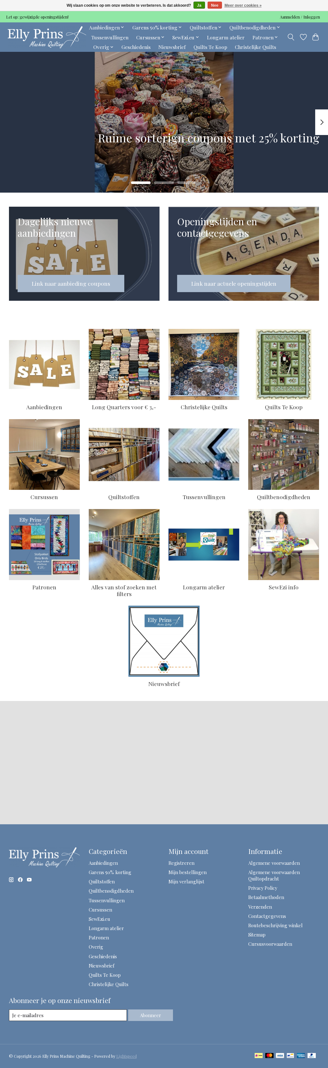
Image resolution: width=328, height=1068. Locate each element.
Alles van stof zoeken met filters (124, 590)
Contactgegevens (267, 916)
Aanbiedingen (44, 406)
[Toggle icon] (290, 37)
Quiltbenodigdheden (283, 496)
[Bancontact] (290, 1056)
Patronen (44, 587)
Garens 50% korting (110, 872)
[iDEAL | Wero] (259, 1056)
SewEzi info (284, 587)
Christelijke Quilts (255, 47)
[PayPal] (312, 1056)
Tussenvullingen (109, 37)
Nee (214, 5)
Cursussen (44, 496)
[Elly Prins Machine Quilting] (47, 37)
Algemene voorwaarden (274, 863)
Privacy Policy (262, 888)
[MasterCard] (269, 1056)
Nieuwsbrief (172, 47)
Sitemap (257, 934)
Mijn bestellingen (187, 872)
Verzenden (260, 907)
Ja (199, 5)
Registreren (181, 863)
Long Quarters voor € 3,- (124, 406)
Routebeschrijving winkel (275, 925)
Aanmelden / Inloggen (300, 17)
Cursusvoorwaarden (270, 944)
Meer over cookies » (243, 5)
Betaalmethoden (266, 897)
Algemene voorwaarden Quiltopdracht (274, 875)
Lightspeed (126, 1056)
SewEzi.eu (99, 919)
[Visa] (280, 1056)
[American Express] (301, 1056)
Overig (96, 947)
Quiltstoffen (124, 496)
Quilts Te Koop (210, 47)
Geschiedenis (136, 47)
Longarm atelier (226, 37)
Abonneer (150, 1015)
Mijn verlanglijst (186, 881)
